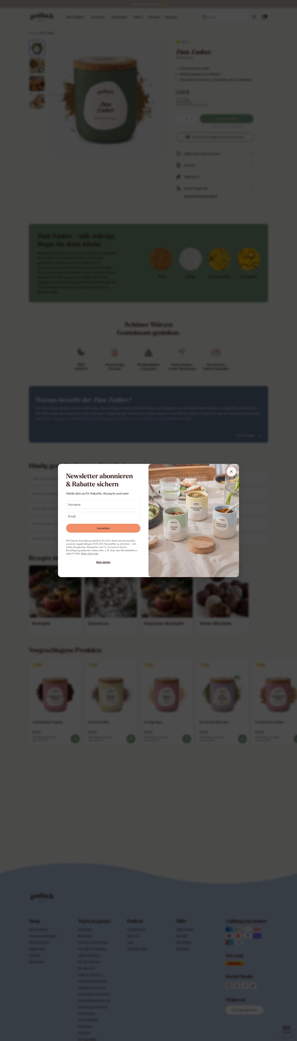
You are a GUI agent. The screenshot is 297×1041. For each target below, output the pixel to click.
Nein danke (103, 562)
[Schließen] (231, 471)
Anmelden (103, 528)
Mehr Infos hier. (90, 553)
